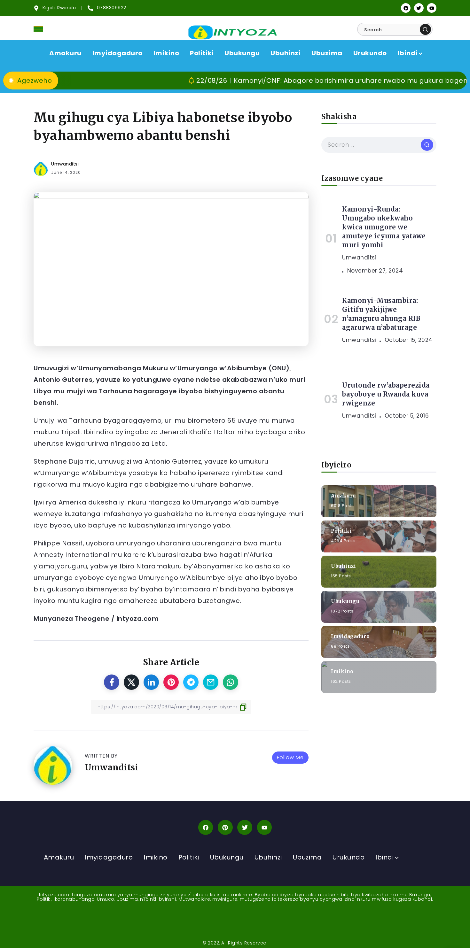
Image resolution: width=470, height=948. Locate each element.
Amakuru (343, 495)
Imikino (342, 671)
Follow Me (290, 757)
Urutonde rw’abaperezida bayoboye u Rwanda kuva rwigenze (386, 394)
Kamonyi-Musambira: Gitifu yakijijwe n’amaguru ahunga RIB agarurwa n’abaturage (381, 314)
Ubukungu (345, 601)
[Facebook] (406, 8)
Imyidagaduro (350, 636)
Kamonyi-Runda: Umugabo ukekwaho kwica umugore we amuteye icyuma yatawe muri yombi (384, 227)
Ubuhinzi (343, 566)
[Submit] (425, 29)
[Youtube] (431, 8)
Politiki (341, 531)
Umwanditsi (65, 164)
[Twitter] (419, 8)
